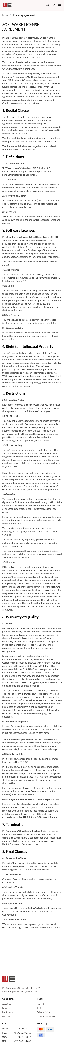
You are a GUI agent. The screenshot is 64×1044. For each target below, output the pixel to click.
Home (5, 15)
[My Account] (53, 5)
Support (6, 1008)
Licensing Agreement (46, 1016)
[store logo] (7, 5)
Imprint (40, 1004)
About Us (6, 1004)
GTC (39, 1008)
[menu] (59, 5)
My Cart (6, 1016)
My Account (8, 1012)
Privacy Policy (43, 1012)
